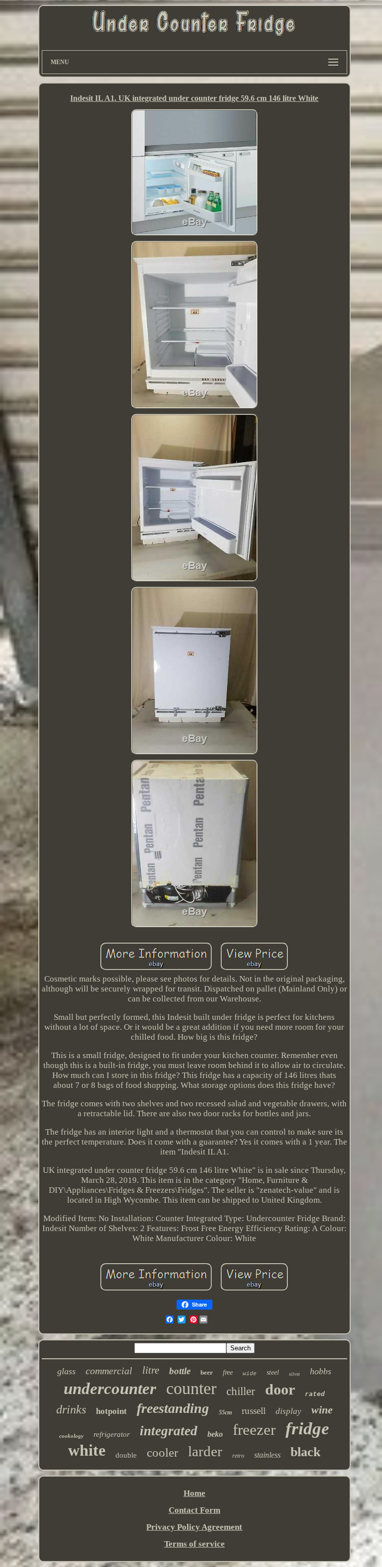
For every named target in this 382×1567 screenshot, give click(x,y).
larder (205, 1451)
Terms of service (194, 1544)
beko (215, 1434)
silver (294, 1374)
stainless (267, 1455)
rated (315, 1394)
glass (66, 1371)
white (86, 1450)
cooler (162, 1452)
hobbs (320, 1371)
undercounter (110, 1389)
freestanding (173, 1408)
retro (238, 1455)
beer (206, 1372)
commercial (109, 1370)
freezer (254, 1429)
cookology (71, 1436)
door (280, 1389)
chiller (240, 1391)
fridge (307, 1428)
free (228, 1372)
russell (254, 1410)
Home (194, 1493)
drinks (71, 1409)
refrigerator (112, 1434)
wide (250, 1374)
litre (150, 1370)
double (126, 1455)
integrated (168, 1430)
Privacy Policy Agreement (194, 1527)
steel (273, 1372)
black (305, 1452)
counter (191, 1388)
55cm (225, 1412)
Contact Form (194, 1510)
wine (322, 1409)
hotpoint (111, 1411)
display (288, 1411)
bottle (180, 1371)
